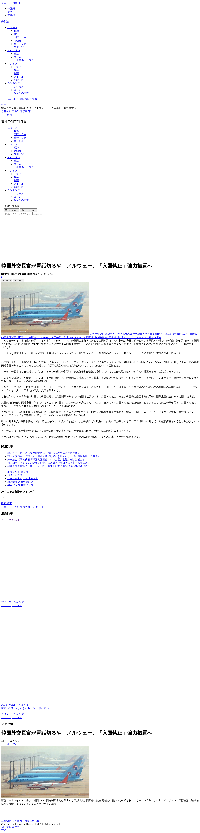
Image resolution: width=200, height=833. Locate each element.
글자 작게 (6, 280)
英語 (10, 11)
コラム (17, 57)
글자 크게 (18, 280)
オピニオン (14, 50)
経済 (16, 34)
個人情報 (6, 827)
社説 (16, 53)
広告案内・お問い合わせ (25, 821)
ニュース (13, 27)
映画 (16, 73)
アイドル (19, 76)
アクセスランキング (12, 602)
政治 (16, 30)
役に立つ (44, 708)
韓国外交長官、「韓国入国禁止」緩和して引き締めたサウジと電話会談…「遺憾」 (54, 456)
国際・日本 (20, 37)
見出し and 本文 (28, 210)
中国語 (11, 15)
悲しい (13, 708)
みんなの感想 (21, 93)
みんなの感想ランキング (15, 705)
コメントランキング (12, 714)
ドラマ (17, 67)
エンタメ (13, 63)
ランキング (14, 83)
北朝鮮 (17, 40)
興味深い (33, 708)
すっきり (23, 708)
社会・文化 (20, 44)
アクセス (19, 86)
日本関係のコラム (24, 60)
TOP (3, 830)
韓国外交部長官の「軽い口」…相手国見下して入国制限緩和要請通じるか (49, 466)
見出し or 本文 (11, 210)
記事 (6, 503)
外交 (3, 104)
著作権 (15, 827)
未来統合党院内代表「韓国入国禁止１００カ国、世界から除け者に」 (46, 459)
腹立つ (5, 708)
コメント (19, 90)
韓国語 (11, 8)
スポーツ (19, 47)
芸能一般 (19, 80)
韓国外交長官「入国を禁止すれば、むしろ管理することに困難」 (44, 453)
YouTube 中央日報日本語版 (22, 99)
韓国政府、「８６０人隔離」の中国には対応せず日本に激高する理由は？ (49, 462)
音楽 (16, 70)
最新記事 (6, 21)
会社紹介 (6, 821)
